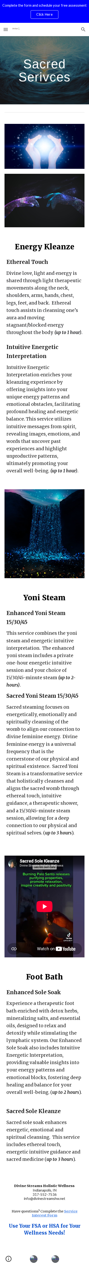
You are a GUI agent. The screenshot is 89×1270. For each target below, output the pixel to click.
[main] (45, 70)
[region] (44, 11)
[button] (5, 29)
